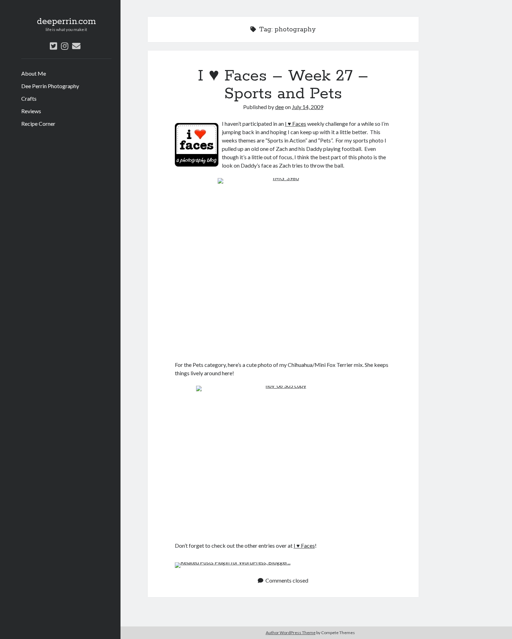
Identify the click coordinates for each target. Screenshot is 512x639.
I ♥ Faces (295, 123)
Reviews (31, 111)
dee (279, 106)
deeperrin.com (66, 21)
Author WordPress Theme (291, 632)
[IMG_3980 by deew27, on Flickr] (283, 265)
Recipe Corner (38, 123)
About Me (33, 73)
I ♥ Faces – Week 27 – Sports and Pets (283, 85)
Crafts (29, 98)
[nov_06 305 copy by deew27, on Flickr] (283, 451)
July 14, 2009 (307, 106)
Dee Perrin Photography (50, 86)
